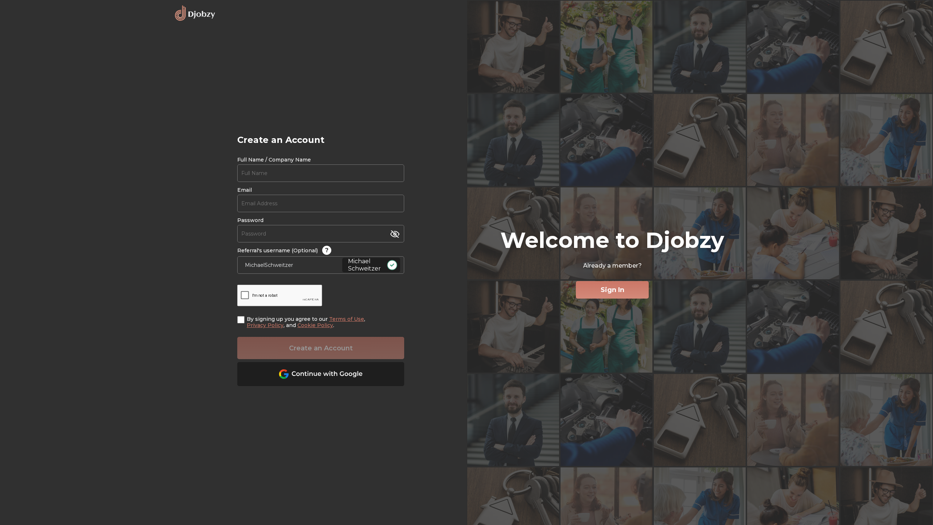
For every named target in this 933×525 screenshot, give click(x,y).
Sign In (612, 290)
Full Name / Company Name (274, 160)
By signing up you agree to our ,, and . (306, 322)
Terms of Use (346, 319)
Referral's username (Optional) (282, 250)
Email (244, 190)
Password (250, 220)
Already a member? (612, 265)
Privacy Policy (265, 325)
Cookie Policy (315, 325)
